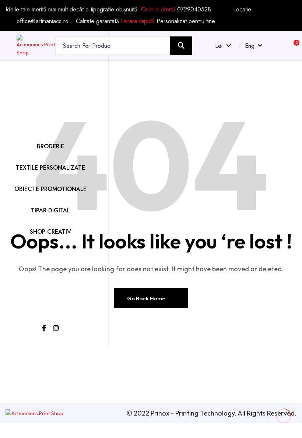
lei (220, 46)
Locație (242, 10)
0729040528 (194, 9)
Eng (249, 46)
